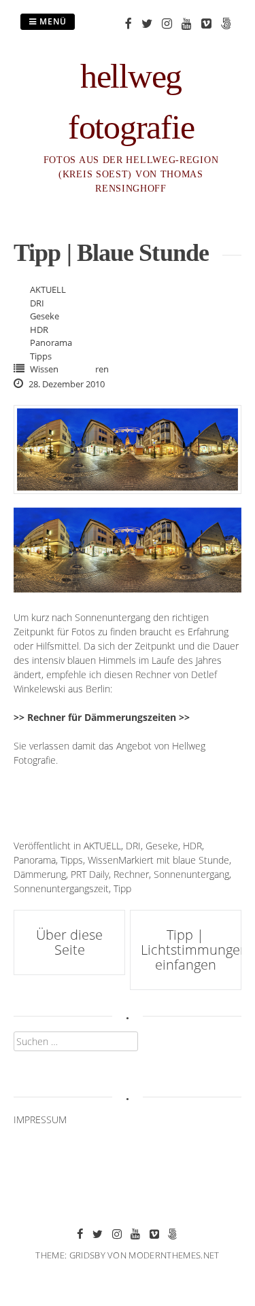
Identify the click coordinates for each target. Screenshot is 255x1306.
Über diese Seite (69, 942)
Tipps (41, 356)
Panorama (51, 342)
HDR (39, 329)
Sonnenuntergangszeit (61, 888)
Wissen (44, 369)
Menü (52, 21)
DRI (37, 303)
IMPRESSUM (40, 1119)
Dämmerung (40, 874)
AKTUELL (48, 289)
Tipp (122, 888)
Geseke (44, 316)
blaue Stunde (201, 859)
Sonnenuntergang (191, 874)
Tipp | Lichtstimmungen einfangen (194, 949)
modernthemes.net (174, 1255)
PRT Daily (90, 874)
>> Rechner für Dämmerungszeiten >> (102, 717)
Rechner (131, 874)
